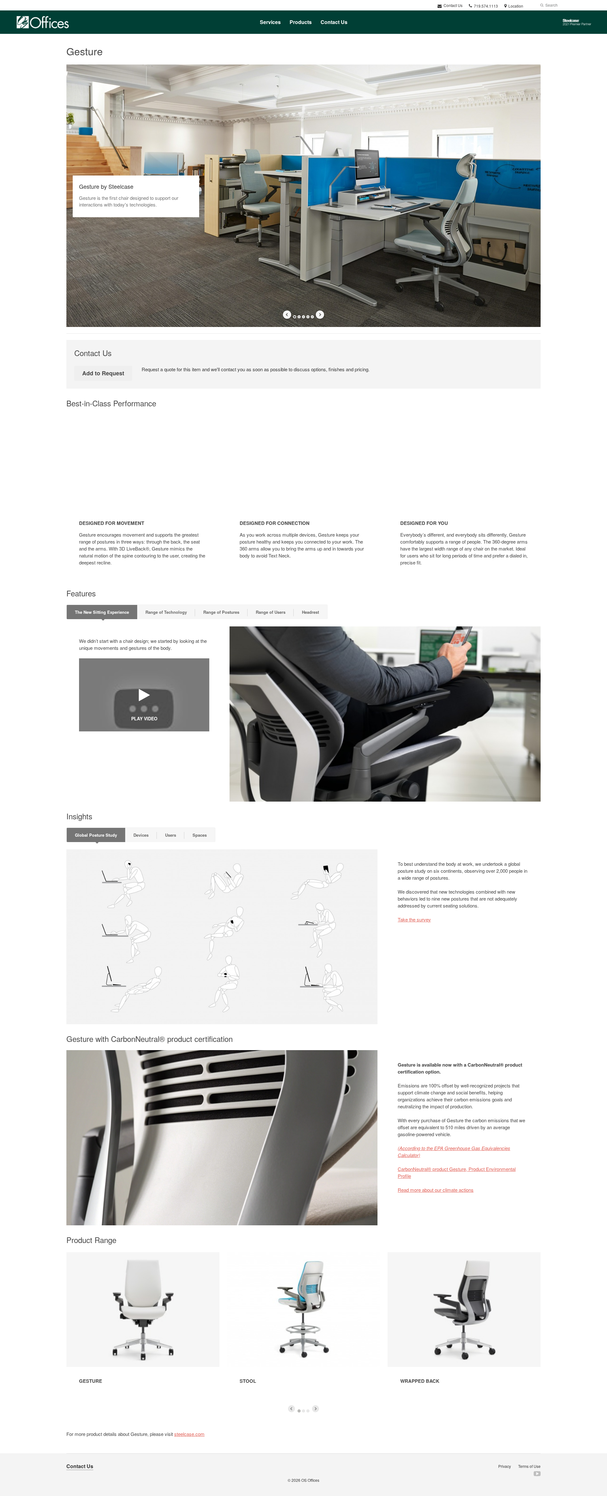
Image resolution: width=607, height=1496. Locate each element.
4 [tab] (308, 316)
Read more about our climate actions (436, 1189)
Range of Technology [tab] (166, 612)
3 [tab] (303, 316)
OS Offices (310, 1480)
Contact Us (453, 5)
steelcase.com (189, 1434)
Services (270, 22)
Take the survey (414, 919)
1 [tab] (294, 316)
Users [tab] (170, 835)
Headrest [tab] (310, 612)
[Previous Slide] (287, 315)
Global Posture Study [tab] (96, 835)
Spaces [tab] (200, 835)
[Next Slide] (320, 315)
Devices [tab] (141, 835)
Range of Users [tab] (270, 612)
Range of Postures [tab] (221, 612)
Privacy (504, 1466)
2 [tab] (299, 316)
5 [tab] (312, 316)
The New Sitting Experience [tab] (102, 612)
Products (301, 22)
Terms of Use (529, 1466)
